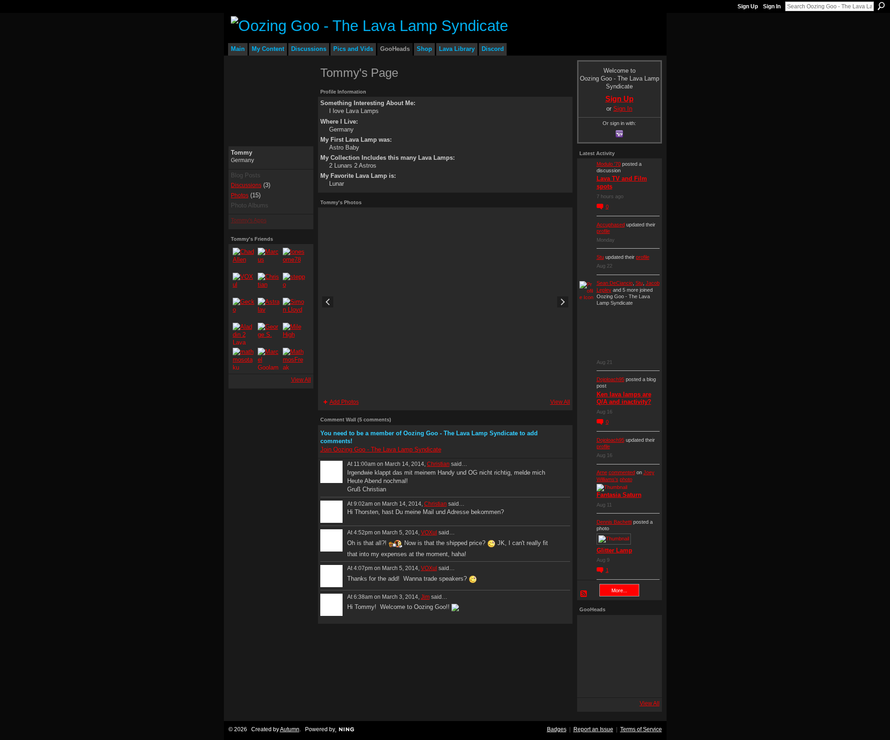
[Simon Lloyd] (294, 309)
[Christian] (269, 284)
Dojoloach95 (610, 379)
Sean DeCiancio (615, 283)
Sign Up (747, 6)
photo (626, 479)
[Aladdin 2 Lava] (244, 334)
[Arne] (618, 682)
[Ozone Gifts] (644, 630)
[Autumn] (592, 682)
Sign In (772, 6)
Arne (602, 472)
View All (301, 379)
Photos (239, 195)
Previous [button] (327, 301)
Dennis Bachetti (614, 522)
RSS (584, 594)
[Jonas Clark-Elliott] (592, 656)
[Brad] (644, 656)
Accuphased (611, 224)
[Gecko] (244, 309)
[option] (445, 302)
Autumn (289, 729)
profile (603, 231)
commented (622, 472)
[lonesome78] (294, 259)
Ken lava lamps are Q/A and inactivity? (624, 398)
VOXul (429, 532)
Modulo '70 (609, 164)
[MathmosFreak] (294, 359)
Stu (600, 257)
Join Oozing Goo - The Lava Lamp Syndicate (380, 449)
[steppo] (294, 284)
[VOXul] (244, 284)
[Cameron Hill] (618, 630)
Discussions (246, 185)
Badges (556, 729)
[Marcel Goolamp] (269, 359)
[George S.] (269, 334)
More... (619, 590)
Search (881, 6)
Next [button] (562, 301)
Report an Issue (593, 729)
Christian (438, 464)
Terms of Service (641, 729)
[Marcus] (269, 259)
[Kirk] (618, 656)
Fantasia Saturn (619, 494)
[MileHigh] (294, 334)
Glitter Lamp (614, 550)
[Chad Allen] (244, 259)
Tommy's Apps (249, 220)
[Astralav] (269, 309)
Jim (425, 597)
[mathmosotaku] (244, 359)
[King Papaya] (592, 630)
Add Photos (344, 402)
